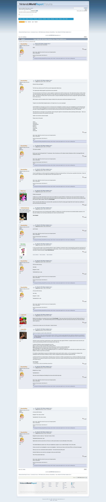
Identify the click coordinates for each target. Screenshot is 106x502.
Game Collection (36, 254)
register (32, 8)
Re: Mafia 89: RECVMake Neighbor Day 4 (43, 80)
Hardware (50, 486)
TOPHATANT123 (25, 208)
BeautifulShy (24, 44)
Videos (60, 18)
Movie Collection (42, 254)
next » (59, 35)
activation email (28, 9)
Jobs (63, 488)
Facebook (72, 486)
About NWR (64, 482)
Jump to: (74, 477)
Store (66, 18)
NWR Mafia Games (53, 35)
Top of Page (73, 487)
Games (27, 18)
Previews (35, 18)
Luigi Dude (23, 314)
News (24, 18)
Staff (42, 487)
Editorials (40, 18)
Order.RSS (23, 329)
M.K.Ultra (23, 244)
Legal (63, 486)
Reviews (31, 18)
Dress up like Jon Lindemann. (82, 10)
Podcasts (52, 18)
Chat (64, 18)
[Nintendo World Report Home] (28, 484)
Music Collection (49, 254)
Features (44, 18)
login (28, 8)
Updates (73, 482)
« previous (47, 35)
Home (20, 18)
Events (48, 18)
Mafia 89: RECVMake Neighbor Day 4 (42, 43)
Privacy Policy (65, 487)
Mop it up (23, 190)
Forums (56, 18)
